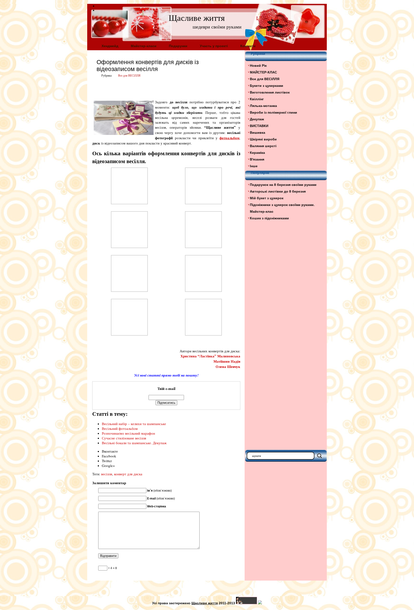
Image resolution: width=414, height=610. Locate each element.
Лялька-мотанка (263, 106)
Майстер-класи (143, 46)
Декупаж (257, 119)
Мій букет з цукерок (266, 198)
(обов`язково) (159, 490)
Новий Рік (258, 65)
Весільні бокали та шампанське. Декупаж (134, 442)
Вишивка (257, 132)
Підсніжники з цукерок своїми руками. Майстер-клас (282, 208)
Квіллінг (257, 99)
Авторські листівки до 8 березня (278, 191)
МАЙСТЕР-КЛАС (263, 72)
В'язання (257, 159)
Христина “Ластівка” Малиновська (210, 356)
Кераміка (257, 153)
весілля (106, 473)
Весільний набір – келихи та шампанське (134, 423)
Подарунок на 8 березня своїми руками (283, 185)
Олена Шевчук (228, 366)
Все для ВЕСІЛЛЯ (129, 75)
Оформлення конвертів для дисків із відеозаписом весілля (148, 65)
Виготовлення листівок (270, 92)
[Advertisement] (148, 87)
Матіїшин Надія (226, 361)
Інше (254, 166)
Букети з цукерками (266, 86)
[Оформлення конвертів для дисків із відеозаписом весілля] (129, 202)
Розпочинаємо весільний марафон (128, 433)
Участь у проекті (214, 46)
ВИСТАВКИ (259, 126)
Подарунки (178, 46)
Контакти (248, 46)
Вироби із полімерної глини (273, 112)
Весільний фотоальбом (120, 428)
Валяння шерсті (263, 146)
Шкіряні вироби (263, 139)
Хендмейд (110, 46)
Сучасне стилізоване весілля (124, 438)
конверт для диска (128, 473)
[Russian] (99, 9)
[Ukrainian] (99, 5)
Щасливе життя (197, 18)
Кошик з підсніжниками (269, 218)
